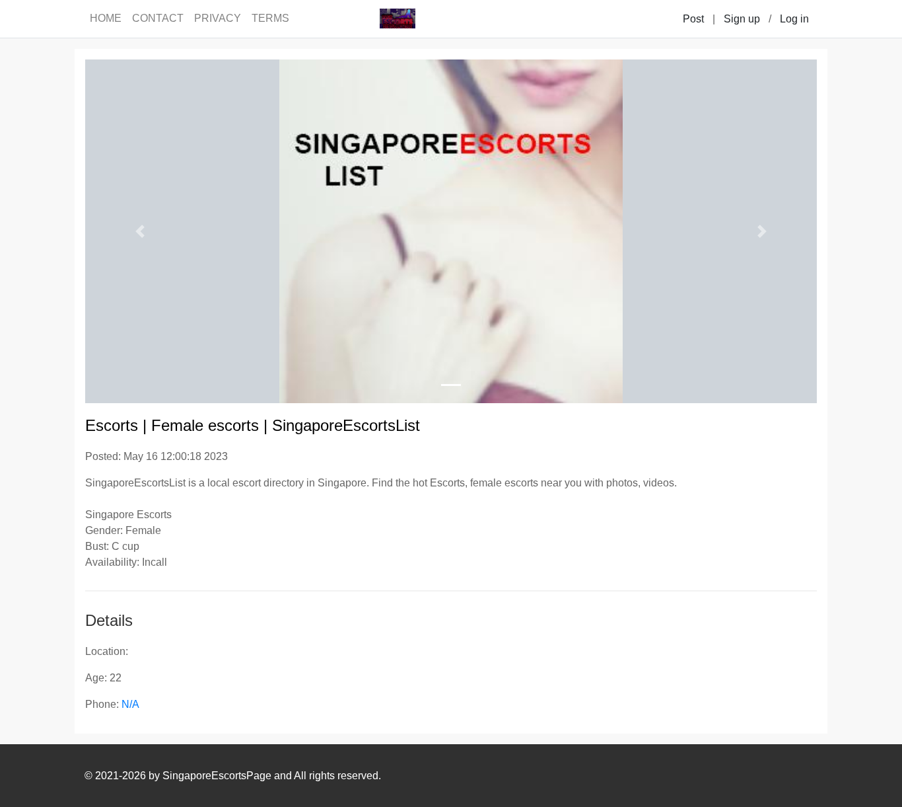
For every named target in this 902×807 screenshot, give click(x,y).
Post (693, 18)
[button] (140, 231)
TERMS (270, 18)
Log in (794, 18)
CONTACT (158, 18)
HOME (105, 18)
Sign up (742, 18)
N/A (130, 704)
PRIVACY (217, 18)
